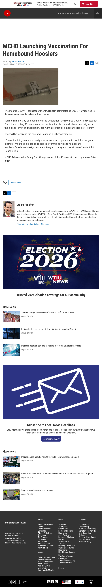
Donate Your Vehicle (87, 531)
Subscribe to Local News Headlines (51, 425)
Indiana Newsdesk (45, 562)
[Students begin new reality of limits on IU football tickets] (11, 316)
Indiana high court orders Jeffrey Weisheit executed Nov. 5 (48, 329)
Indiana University (11, 536)
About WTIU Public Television (45, 534)
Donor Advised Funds (87, 537)
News (40, 553)
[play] (7, 13)
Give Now (90, 4)
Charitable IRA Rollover (85, 534)
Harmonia (62, 533)
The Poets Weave (65, 556)
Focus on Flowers (65, 531)
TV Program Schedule (43, 538)
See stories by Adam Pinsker (33, 224)
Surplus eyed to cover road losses (37, 490)
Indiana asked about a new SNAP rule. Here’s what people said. (50, 457)
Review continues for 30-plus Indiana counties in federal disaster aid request (57, 473)
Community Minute (46, 570)
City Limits (42, 568)
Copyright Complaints (13, 538)
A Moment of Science (64, 543)
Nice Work (62, 550)
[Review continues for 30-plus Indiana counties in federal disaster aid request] (11, 478)
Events (61, 568)
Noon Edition (43, 564)
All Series (62, 525)
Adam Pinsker (18, 61)
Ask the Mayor (44, 566)
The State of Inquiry (66, 561)
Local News (16, 182)
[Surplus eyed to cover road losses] (11, 494)
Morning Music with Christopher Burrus (66, 547)
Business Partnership (88, 529)
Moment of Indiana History (66, 538)
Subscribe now (51, 438)
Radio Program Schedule (44, 530)
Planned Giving (85, 542)
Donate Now (84, 525)
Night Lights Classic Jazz (66, 553)
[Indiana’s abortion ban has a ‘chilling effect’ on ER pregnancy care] (11, 350)
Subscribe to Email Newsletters (46, 547)
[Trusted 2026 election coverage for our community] (51, 262)
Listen (60, 520)
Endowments (84, 539)
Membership (84, 527)
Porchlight (62, 558)
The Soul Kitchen (65, 563)
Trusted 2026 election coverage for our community (50, 295)
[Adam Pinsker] (9, 209)
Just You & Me (64, 535)
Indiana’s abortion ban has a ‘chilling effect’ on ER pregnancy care (51, 346)
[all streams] (98, 13)
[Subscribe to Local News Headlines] (51, 392)
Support (82, 520)
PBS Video (42, 542)
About (40, 520)
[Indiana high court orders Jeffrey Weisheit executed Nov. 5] (11, 333)
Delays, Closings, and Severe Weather (46, 558)
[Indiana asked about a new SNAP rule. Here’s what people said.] (11, 461)
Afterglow (62, 527)
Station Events (44, 544)
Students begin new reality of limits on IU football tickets (47, 312)
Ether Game (63, 529)
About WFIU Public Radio (45, 526)
